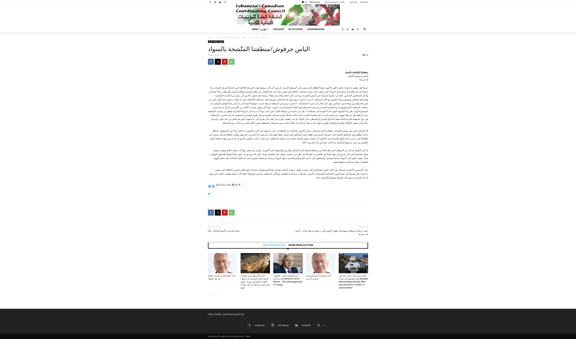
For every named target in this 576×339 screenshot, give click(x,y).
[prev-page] (210, 294)
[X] (225, 2)
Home (210, 37)
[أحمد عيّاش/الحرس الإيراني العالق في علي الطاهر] (222, 263)
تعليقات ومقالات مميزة (257, 37)
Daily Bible (364, 2)
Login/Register (315, 29)
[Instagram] (215, 2)
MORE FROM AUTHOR (300, 245)
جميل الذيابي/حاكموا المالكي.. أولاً (224, 230)
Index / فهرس (259, 29)
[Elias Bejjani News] (288, 15)
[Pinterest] (225, 62)
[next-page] (214, 294)
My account (295, 29)
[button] (364, 29)
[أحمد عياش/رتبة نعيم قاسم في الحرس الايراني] (320, 263)
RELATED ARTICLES (274, 245)
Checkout (278, 29)
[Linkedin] (220, 2)
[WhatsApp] (232, 62)
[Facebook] (210, 2)
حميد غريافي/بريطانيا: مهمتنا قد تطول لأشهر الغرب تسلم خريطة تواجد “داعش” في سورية (331, 232)
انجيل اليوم (353, 2)
